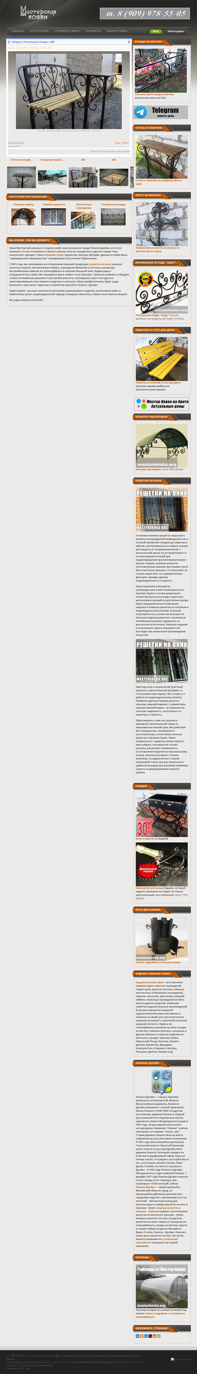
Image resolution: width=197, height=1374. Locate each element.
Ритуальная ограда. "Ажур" (152, 315)
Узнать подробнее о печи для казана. (158, 962)
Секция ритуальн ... (52, 159)
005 (114, 159)
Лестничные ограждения (83, 206)
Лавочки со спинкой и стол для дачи (158, 382)
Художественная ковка (150, 982)
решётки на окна (100, 264)
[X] (150, 1336)
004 (83, 159)
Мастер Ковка (66, 1362)
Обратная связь (42, 1355)
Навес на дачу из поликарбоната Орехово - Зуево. (32, 1362)
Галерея (16, 42)
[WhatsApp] (158, 1336)
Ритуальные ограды (35, 42)
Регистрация (176, 31)
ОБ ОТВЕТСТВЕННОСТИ (18, 1355)
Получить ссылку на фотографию (114, 151)
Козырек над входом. (148, 469)
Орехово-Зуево (54, 255)
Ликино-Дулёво (145, 1187)
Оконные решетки (54, 204)
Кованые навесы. (24, 204)
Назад (117, 143)
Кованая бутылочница (149, 888)
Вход (156, 31)
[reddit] (154, 1336)
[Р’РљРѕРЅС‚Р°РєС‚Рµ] (137, 1336)
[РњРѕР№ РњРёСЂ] (146, 1336)
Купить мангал (145, 838)
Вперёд (125, 143)
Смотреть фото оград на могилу (154, 94)
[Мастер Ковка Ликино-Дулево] (38, 13)
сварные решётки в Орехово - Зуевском (158, 1209)
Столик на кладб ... (21, 159)
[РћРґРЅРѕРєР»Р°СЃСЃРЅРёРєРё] (142, 1336)
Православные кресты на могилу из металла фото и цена (158, 249)
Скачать (93, 151)
